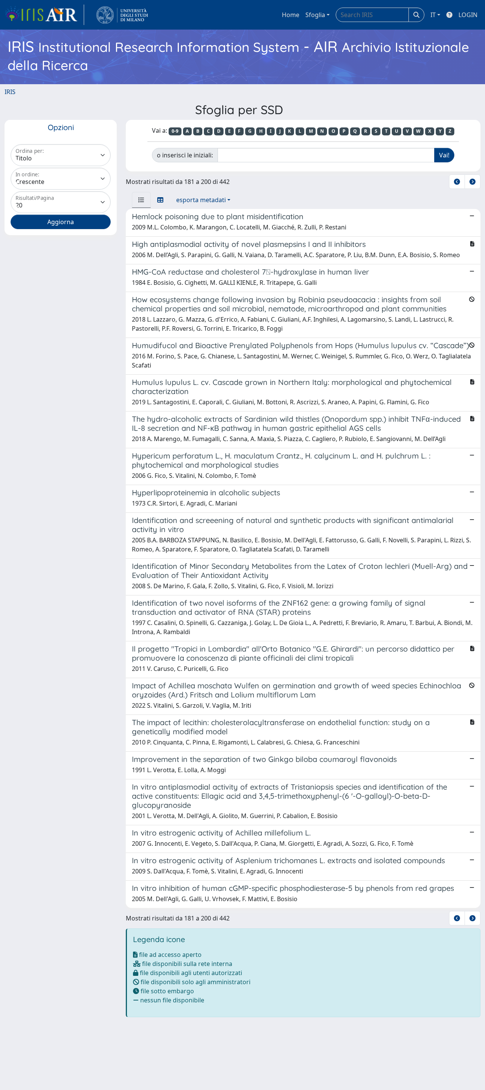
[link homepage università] (122, 15)
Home (290, 15)
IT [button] (433, 15)
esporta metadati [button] (201, 200)
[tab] (141, 200)
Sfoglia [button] (315, 15)
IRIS (10, 92)
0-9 (175, 131)
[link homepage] (44, 15)
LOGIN (467, 15)
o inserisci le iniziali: (185, 155)
